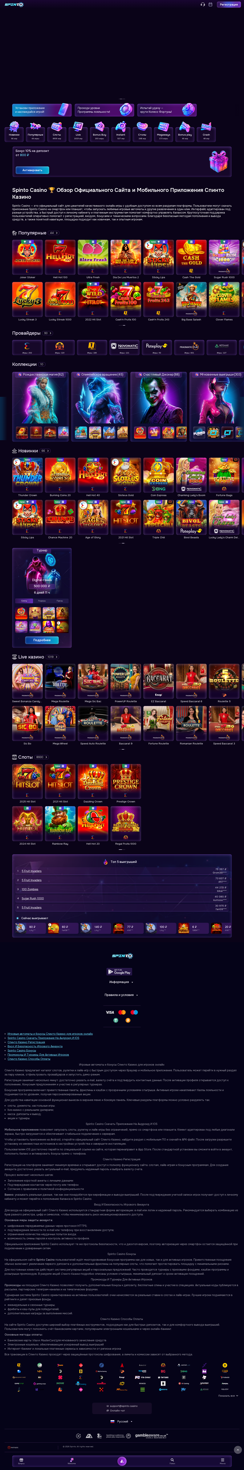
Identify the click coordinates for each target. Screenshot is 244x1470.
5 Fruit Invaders (32, 871)
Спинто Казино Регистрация (26, 1042)
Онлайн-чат (117, 1410)
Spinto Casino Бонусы (22, 1050)
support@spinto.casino (124, 1406)
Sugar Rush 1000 (33, 898)
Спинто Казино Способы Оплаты (29, 1059)
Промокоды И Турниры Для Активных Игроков (38, 1054)
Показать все (226, 1395)
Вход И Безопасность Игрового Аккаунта (35, 1046)
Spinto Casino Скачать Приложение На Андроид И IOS (43, 1038)
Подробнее (42, 640)
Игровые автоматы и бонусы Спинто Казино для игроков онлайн (50, 1034)
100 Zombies (30, 889)
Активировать (32, 170)
